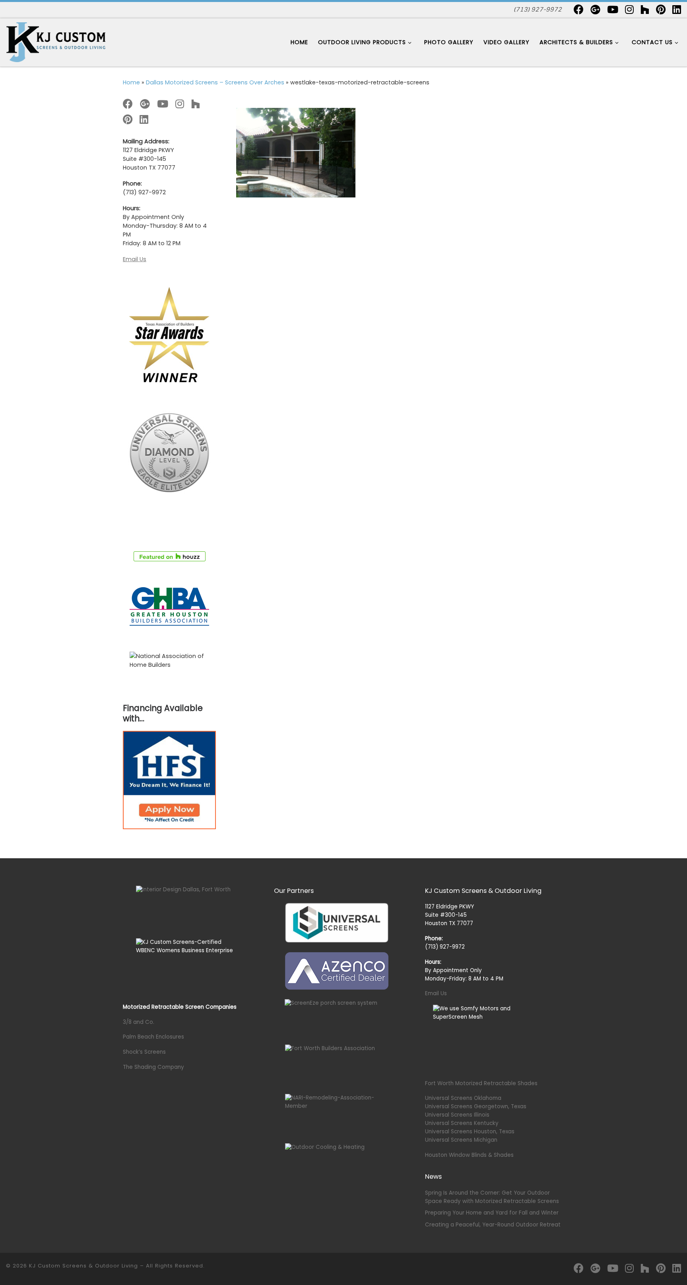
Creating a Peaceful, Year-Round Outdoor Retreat (493, 1224)
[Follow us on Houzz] (644, 9)
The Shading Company (153, 1067)
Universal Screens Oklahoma (463, 1098)
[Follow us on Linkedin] (676, 9)
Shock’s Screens (144, 1052)
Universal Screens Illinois (457, 1115)
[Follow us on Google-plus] (595, 9)
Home (131, 82)
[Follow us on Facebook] (579, 9)
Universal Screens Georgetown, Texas (475, 1106)
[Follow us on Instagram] (629, 9)
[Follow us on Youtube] (612, 9)
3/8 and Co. (138, 1022)
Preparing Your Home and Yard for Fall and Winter (492, 1213)
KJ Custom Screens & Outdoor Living (83, 1265)
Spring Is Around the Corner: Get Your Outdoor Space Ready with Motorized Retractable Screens (492, 1197)
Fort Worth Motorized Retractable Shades (481, 1083)
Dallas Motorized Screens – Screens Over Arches (215, 82)
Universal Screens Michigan (461, 1140)
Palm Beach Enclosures (153, 1037)
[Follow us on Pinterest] (661, 9)
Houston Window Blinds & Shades (469, 1155)
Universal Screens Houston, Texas (469, 1131)
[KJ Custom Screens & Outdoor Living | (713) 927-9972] (55, 41)
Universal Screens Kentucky (462, 1123)
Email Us (134, 259)
